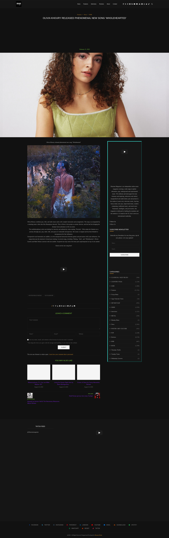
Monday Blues (125, 320)
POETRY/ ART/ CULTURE (125, 328)
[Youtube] (134, 4)
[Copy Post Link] (70, 306)
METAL (125, 316)
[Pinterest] (130, 4)
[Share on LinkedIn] (61, 306)
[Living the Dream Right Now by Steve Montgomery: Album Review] (63, 372)
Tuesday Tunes (125, 354)
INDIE (125, 307)
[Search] (152, 4)
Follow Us (113, 224)
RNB (125, 341)
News (78, 4)
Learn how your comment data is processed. (61, 354)
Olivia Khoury (49, 295)
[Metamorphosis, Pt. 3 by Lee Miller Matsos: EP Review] (38, 372)
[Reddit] (146, 4)
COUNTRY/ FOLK (125, 281)
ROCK (125, 345)
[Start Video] (63, 269)
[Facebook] (123, 4)
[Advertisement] (84, 34)
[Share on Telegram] (68, 306)
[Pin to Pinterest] (59, 306)
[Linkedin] (132, 4)
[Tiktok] (149, 4)
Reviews (101, 4)
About (108, 4)
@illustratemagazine (33, 432)
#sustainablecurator (35, 295)
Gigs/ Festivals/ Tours (125, 299)
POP (125, 333)
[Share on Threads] (72, 306)
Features (85, 4)
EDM (125, 286)
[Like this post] (53, 306)
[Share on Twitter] (57, 306)
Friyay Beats (125, 294)
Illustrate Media (98, 535)
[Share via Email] (74, 306)
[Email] (137, 4)
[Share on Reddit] (64, 306)
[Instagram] (127, 4)
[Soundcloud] (139, 4)
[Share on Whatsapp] (66, 306)
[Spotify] (142, 4)
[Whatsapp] (144, 4)
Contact (115, 4)
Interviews (93, 4)
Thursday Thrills (125, 350)
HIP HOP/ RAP (125, 303)
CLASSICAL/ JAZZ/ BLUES (125, 277)
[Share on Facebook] (55, 306)
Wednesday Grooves (125, 358)
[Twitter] (125, 4)
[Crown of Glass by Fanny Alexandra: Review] (88, 372)
